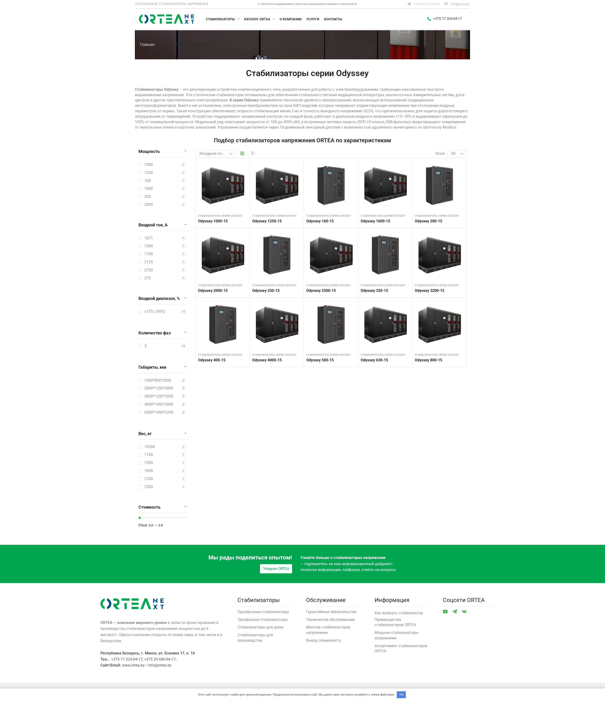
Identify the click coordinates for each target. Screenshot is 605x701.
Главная (147, 44)
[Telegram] (454, 611)
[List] (253, 153)
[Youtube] (445, 611)
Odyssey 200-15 (428, 221)
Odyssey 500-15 (320, 360)
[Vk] (464, 611)
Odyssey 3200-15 (429, 290)
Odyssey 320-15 (374, 290)
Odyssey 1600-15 (375, 221)
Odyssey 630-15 (374, 360)
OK (401, 694)
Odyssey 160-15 (320, 221)
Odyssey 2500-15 (321, 290)
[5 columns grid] (242, 153)
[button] (423, 4)
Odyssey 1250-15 (267, 221)
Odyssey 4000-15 (267, 360)
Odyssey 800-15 (428, 360)
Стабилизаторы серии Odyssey (220, 215)
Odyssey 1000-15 (213, 221)
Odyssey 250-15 (266, 290)
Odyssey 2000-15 (213, 290)
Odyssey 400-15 (211, 360)
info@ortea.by (460, 4)
